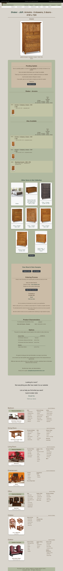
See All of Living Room (51, 446)
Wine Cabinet (30, 436)
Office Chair (39, 498)
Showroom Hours (46, 5)
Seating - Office (39, 493)
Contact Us (53, 5)
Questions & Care (38, 5)
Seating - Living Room (39, 449)
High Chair (29, 523)
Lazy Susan (48, 440)
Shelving (48, 450)
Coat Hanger (49, 455)
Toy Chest (38, 520)
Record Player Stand (31, 480)
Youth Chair (30, 525)
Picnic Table (49, 546)
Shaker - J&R (17, 12)
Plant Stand (30, 456)
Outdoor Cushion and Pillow (50, 553)
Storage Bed (30, 416)
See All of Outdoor (51, 539)
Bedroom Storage (40, 410)
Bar (37, 436)
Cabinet (48, 501)
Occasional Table (50, 548)
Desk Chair (39, 495)
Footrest (38, 459)
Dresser (38, 413)
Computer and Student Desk (30, 506)
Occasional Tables (30, 448)
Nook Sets (48, 438)
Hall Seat (48, 456)
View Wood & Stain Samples (31, 267)
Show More (31, 255)
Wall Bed (29, 421)
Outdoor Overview (16, 542)
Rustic (38, 439)
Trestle (38, 435)
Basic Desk (30, 495)
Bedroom (13, 6)
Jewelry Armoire (49, 411)
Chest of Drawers (40, 414)
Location (59, 5)
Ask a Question (36, 271)
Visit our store (31, 299)
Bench (48, 435)
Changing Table (40, 519)
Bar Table (48, 544)
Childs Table (30, 519)
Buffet (29, 435)
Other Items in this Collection (31, 180)
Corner (29, 475)
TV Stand (29, 472)
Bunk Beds (29, 414)
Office (39, 6)
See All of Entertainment (50, 470)
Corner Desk (30, 502)
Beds (28, 410)
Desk (28, 493)
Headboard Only (30, 413)
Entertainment (33, 6)
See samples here (35, 284)
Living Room (26, 6)
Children (44, 6)
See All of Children (51, 515)
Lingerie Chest (39, 419)
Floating (29, 479)
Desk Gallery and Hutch (31, 500)
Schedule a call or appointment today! (31, 1)
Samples (31, 5)
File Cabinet (49, 496)
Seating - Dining (49, 430)
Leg (37, 431)
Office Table (39, 500)
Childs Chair (30, 520)
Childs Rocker (30, 522)
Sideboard (29, 433)
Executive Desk (30, 496)
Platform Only (30, 418)
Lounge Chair (39, 496)
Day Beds (29, 419)
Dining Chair (49, 431)
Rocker (38, 457)
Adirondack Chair (31, 543)
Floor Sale (26, 5)
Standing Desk (30, 504)
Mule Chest (39, 418)
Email (31, 297)
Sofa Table (29, 453)
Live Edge (39, 438)
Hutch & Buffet (30, 431)
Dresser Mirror (49, 418)
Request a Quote (31, 84)
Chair (38, 453)
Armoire (38, 421)
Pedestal (38, 433)
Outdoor (49, 6)
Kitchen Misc (30, 439)
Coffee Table (30, 450)
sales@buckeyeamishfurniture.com (36, 370)
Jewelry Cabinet (49, 413)
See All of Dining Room (51, 428)
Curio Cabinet (49, 452)
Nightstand (39, 411)
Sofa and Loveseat (40, 451)
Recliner (38, 454)
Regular (29, 474)
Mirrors (47, 416)
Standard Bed (30, 411)
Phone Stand (30, 455)
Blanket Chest (39, 416)
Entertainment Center (39, 473)
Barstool (48, 433)
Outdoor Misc (49, 555)
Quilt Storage (49, 453)
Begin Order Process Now (31, 289)
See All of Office (52, 491)
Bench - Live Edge (50, 436)
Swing (29, 549)
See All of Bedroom (51, 408)
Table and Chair (30, 517)
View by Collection (16, 411)
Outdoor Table (48, 541)
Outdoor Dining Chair (39, 542)
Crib (37, 517)
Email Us (31, 396)
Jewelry (47, 410)
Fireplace (29, 477)
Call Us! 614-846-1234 (5, 1)
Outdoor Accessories (48, 550)
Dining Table (49, 543)
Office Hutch (49, 499)
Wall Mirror (48, 421)
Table (38, 430)
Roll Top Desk (30, 498)
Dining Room (19, 6)
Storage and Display (31, 430)
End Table (29, 452)
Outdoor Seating (30, 541)
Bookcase (48, 495)
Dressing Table (49, 414)
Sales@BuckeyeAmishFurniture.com (55, 1)
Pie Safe (29, 438)
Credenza (48, 498)
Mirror (47, 458)
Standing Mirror (49, 419)
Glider (38, 456)
